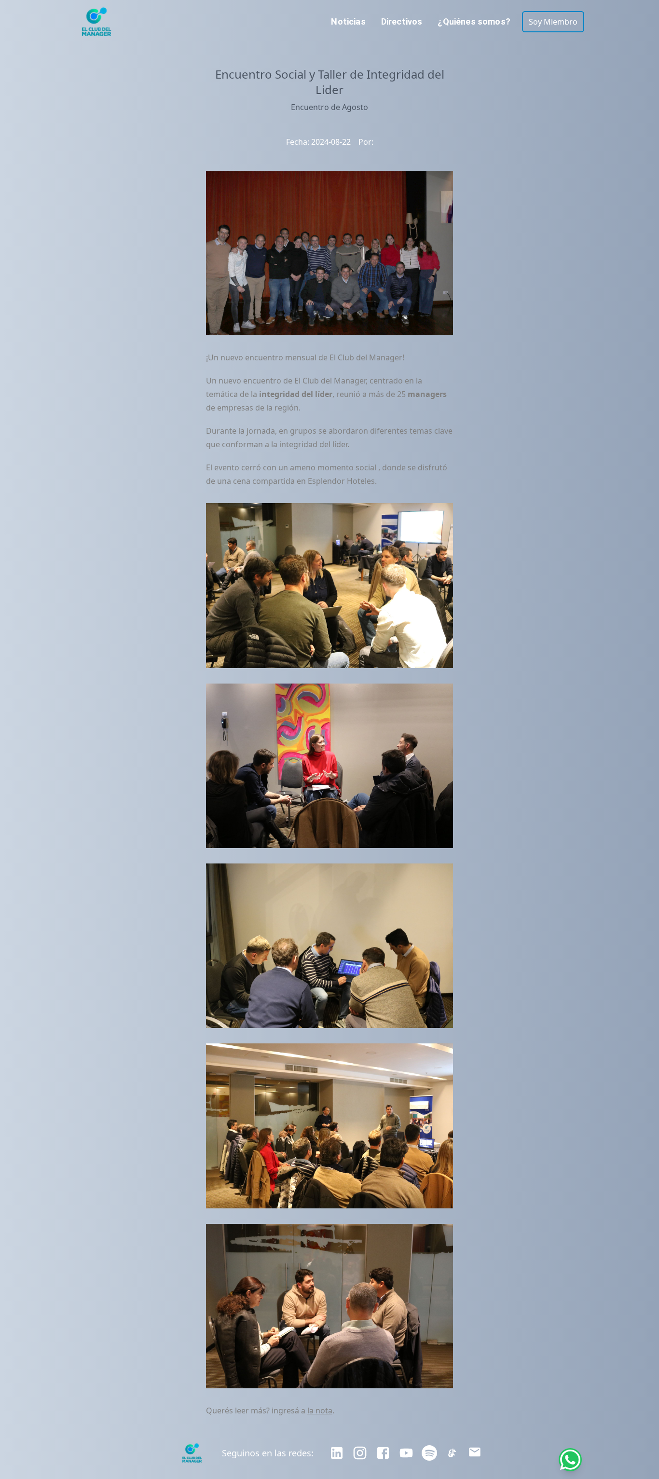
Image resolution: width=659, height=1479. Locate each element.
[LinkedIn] (336, 1453)
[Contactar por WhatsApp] (570, 1459)
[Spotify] (429, 1453)
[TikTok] (452, 1453)
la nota (319, 1410)
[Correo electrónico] (474, 1453)
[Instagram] (360, 1453)
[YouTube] (406, 1453)
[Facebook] (383, 1453)
